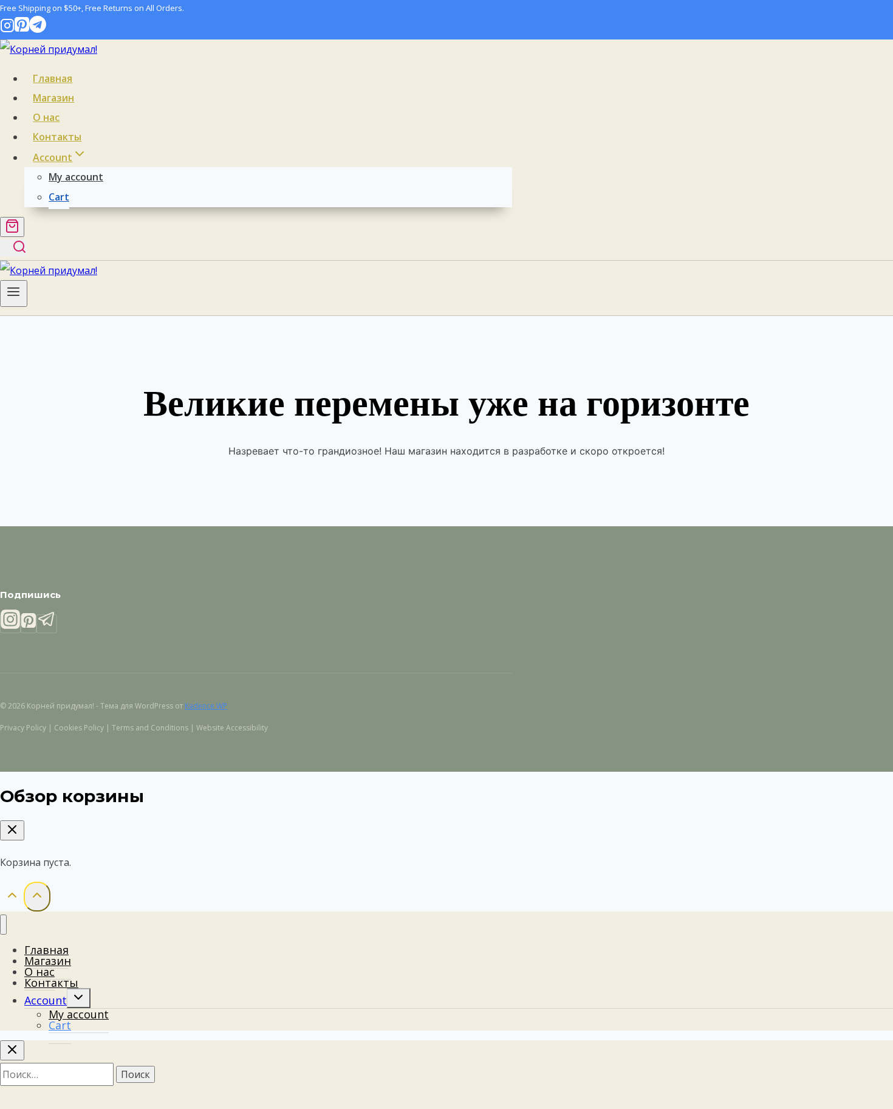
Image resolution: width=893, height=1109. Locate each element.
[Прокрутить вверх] (12, 897)
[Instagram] (7, 29)
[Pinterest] (22, 29)
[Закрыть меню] (3, 925)
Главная (52, 78)
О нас (46, 117)
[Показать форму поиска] (13, 247)
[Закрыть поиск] (12, 1050)
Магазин (53, 98)
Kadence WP (206, 706)
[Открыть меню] (13, 293)
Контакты (57, 136)
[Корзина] (12, 227)
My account (76, 177)
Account (45, 1000)
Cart (59, 197)
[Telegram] (37, 29)
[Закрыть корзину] (12, 830)
